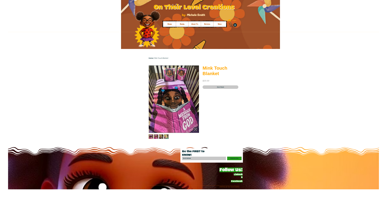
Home (151, 58)
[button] (233, 25)
